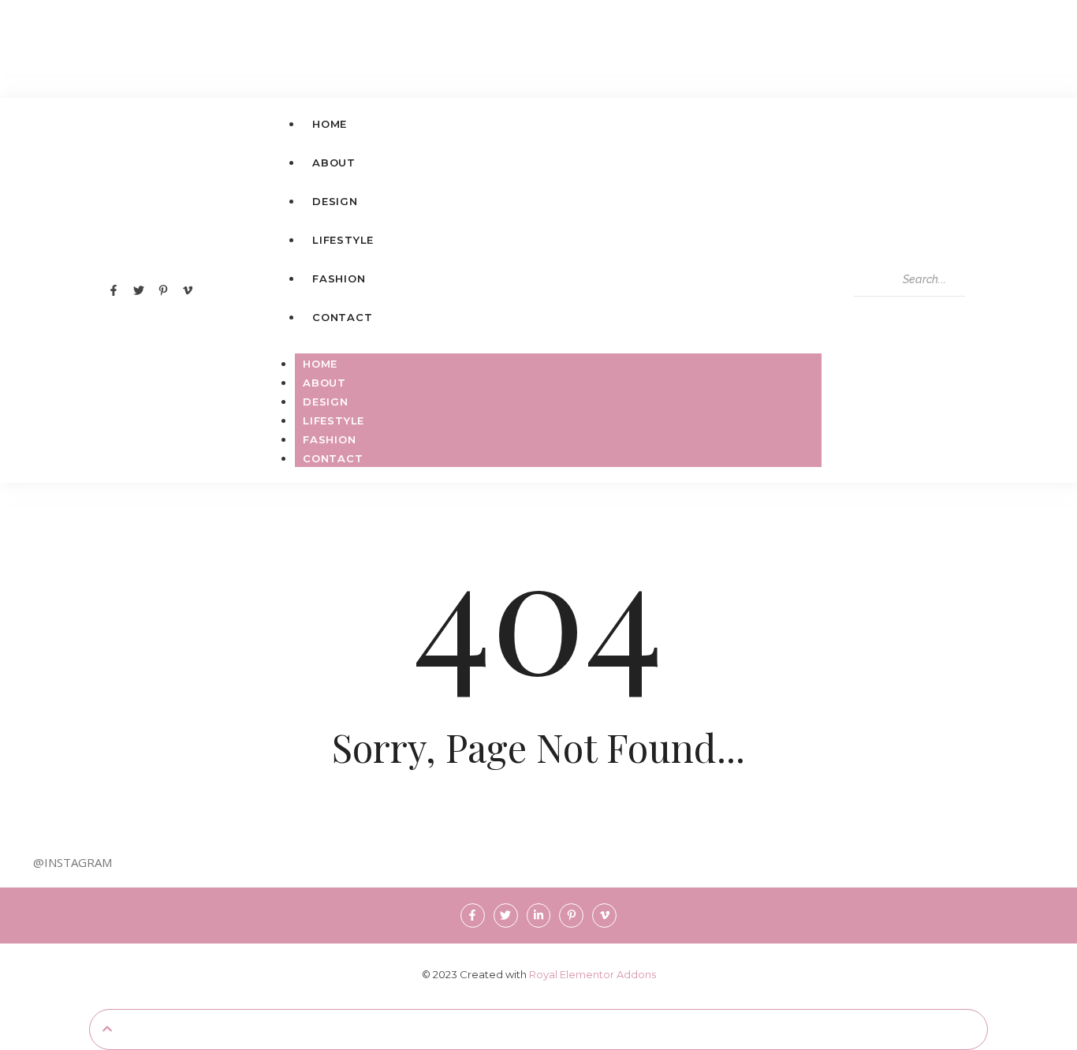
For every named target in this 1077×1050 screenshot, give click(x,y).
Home (320, 363)
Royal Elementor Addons (592, 974)
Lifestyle (333, 420)
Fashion (329, 439)
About (324, 382)
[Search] (868, 311)
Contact (333, 458)
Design (325, 401)
